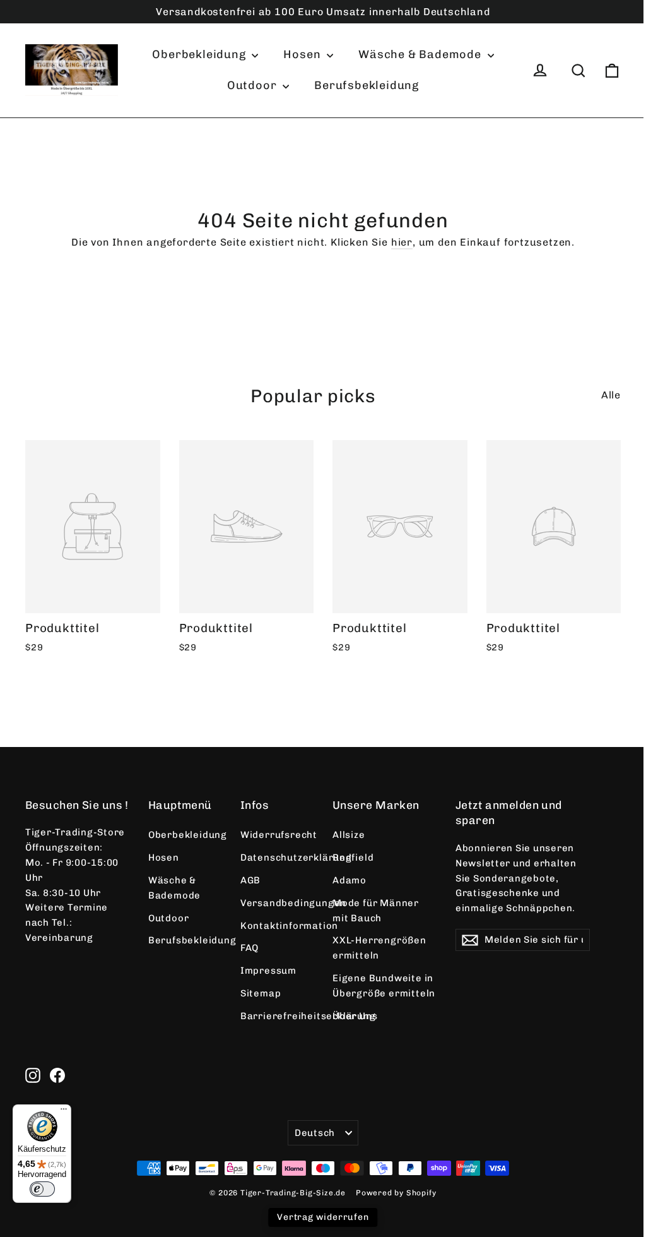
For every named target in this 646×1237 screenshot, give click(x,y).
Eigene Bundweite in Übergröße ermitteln (383, 985)
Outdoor (253, 85)
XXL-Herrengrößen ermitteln (379, 948)
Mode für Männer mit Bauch (375, 910)
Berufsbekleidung (366, 85)
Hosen (303, 54)
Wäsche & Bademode (421, 54)
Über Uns (354, 1016)
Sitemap (260, 993)
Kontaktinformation (277, 925)
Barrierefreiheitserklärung (277, 1016)
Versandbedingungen (277, 903)
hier (402, 242)
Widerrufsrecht (277, 834)
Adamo (349, 880)
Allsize (348, 834)
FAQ (249, 947)
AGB (250, 880)
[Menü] (63, 1112)
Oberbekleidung (200, 54)
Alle (611, 395)
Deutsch (315, 1132)
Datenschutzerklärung (277, 857)
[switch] (42, 1189)
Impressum (268, 970)
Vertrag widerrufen (322, 1217)
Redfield (352, 857)
